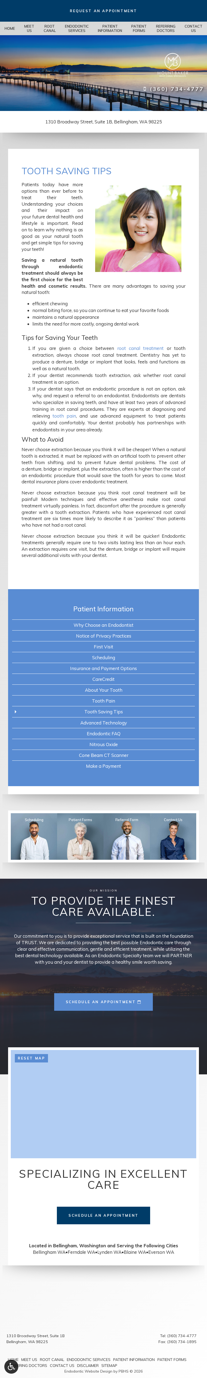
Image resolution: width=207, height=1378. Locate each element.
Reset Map (31, 1058)
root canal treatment (140, 348)
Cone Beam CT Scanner (103, 755)
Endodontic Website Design (88, 1371)
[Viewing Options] (11, 1366)
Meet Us (29, 1359)
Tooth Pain (103, 701)
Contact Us (62, 1365)
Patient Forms (172, 1359)
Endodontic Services (89, 1359)
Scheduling (103, 657)
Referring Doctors (27, 1365)
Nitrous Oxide (103, 744)
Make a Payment (103, 766)
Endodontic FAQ (103, 733)
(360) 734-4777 (181, 1335)
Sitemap (109, 1365)
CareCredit (103, 679)
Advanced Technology (103, 723)
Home (10, 28)
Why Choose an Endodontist (103, 625)
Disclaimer (88, 1365)
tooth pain (64, 416)
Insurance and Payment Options (103, 668)
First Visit (103, 646)
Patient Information (103, 609)
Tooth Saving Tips (103, 711)
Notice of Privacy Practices (103, 636)
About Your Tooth (103, 690)
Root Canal (52, 1359)
